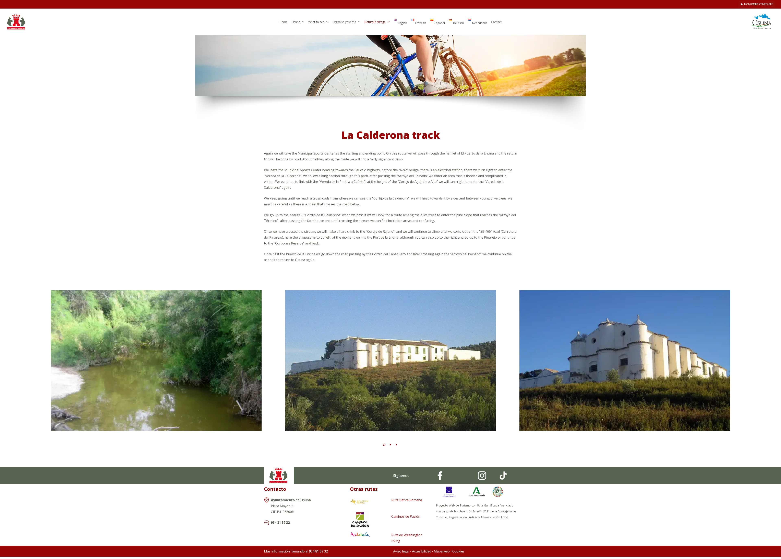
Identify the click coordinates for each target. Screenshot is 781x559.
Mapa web (442, 551)
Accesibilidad (422, 551)
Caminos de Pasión (405, 516)
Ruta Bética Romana (406, 500)
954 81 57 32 (280, 522)
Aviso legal (401, 551)
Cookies (458, 551)
